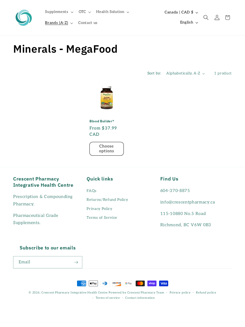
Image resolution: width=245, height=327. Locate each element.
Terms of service (108, 298)
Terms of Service (102, 217)
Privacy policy (180, 292)
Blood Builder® (101, 121)
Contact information (140, 298)
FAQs (92, 191)
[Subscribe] (76, 262)
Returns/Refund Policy (107, 199)
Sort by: (154, 73)
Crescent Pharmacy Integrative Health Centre (74, 292)
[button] (58, 11)
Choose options (106, 148)
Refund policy (206, 292)
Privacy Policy (99, 209)
